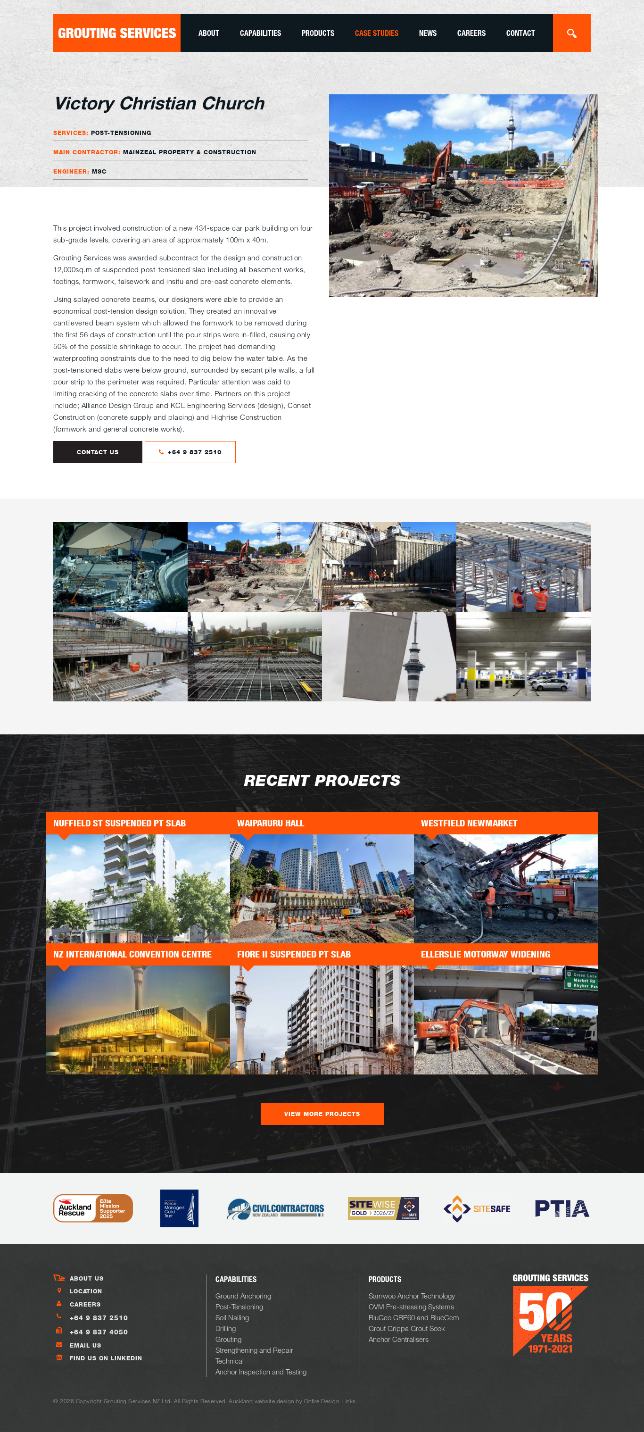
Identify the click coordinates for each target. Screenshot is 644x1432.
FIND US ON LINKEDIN (106, 1358)
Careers (471, 33)
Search (572, 33)
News (428, 33)
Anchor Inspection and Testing (260, 1371)
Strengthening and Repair (254, 1350)
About (208, 33)
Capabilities (260, 33)
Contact (520, 33)
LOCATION (86, 1291)
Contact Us (98, 452)
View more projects (322, 1113)
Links (349, 1401)
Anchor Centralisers (399, 1339)
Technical (229, 1361)
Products (318, 33)
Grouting (228, 1339)
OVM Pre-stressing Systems (411, 1306)
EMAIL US (85, 1345)
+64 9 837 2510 (193, 452)
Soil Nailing (232, 1317)
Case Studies (376, 33)
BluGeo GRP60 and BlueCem (414, 1317)
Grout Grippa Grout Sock (407, 1328)
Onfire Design (321, 1401)
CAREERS (85, 1304)
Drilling (225, 1328)
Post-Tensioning (239, 1306)
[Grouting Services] (117, 33)
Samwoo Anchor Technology (412, 1295)
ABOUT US (87, 1278)
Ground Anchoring (243, 1295)
